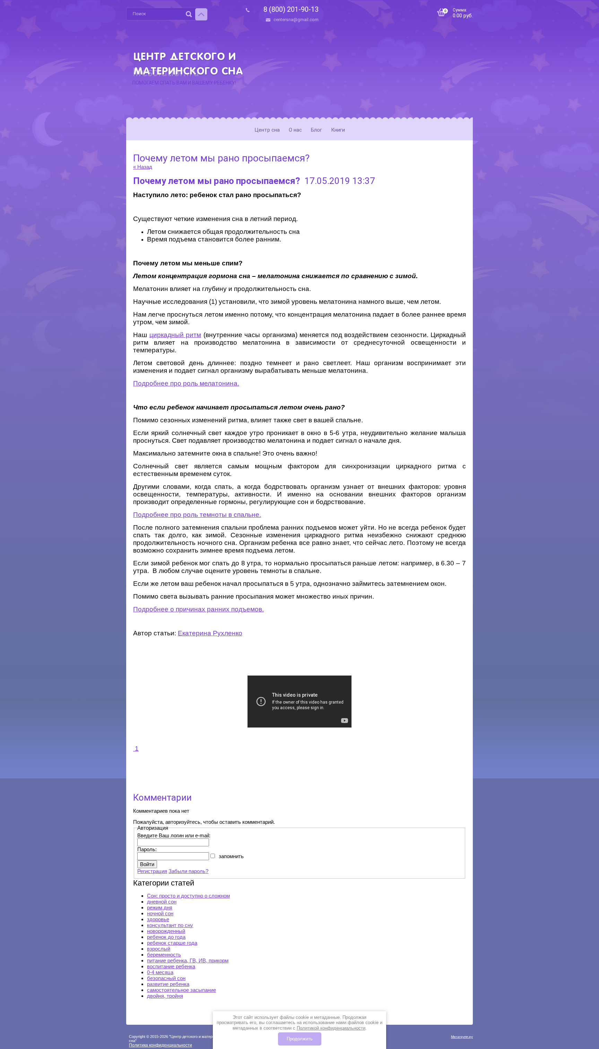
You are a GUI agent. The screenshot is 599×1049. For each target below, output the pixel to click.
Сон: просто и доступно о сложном (188, 896)
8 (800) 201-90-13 (291, 9)
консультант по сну (170, 925)
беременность (164, 955)
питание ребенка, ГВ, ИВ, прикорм (187, 960)
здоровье (158, 919)
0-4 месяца (160, 972)
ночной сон (160, 913)
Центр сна (267, 130)
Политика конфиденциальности (160, 1045)
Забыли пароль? (188, 871)
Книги (338, 130)
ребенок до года (166, 937)
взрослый (158, 949)
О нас (295, 130)
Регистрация (152, 871)
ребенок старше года (172, 943)
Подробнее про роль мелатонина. (186, 383)
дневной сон (161, 902)
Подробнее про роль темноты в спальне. (197, 514)
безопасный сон (166, 978)
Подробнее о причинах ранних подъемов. (198, 609)
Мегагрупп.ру (462, 1037)
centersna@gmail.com (296, 19)
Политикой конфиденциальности (331, 1028)
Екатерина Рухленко (210, 633)
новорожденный (166, 931)
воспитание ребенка (171, 966)
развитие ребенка (168, 984)
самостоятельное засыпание (181, 990)
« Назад (142, 167)
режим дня (159, 907)
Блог (316, 130)
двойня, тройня (165, 996)
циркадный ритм (175, 334)
